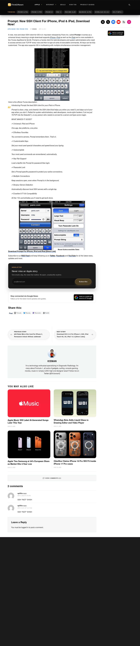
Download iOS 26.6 (102, 12)
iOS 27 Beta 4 (117, 12)
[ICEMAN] (52, 353)
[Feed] (124, 22)
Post (11, 313)
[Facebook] (113, 22)
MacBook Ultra (85, 12)
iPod (26, 29)
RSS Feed (25, 255)
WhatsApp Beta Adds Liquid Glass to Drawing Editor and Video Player (71, 421)
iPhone (22, 29)
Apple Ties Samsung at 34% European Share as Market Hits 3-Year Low (28, 462)
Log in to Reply (91, 493)
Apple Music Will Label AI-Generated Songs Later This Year (28, 421)
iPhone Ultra (23, 12)
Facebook (60, 255)
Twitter (52, 255)
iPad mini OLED (70, 12)
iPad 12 (58, 12)
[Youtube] (119, 22)
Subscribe (83, 282)
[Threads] (103, 22)
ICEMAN (34, 29)
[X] (108, 22)
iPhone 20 (49, 12)
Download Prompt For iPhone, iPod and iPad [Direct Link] (32, 251)
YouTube (72, 255)
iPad (17, 29)
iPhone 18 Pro (36, 12)
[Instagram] (129, 22)
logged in (24, 527)
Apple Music (12, 29)
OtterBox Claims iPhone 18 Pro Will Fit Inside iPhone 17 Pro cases (75, 462)
